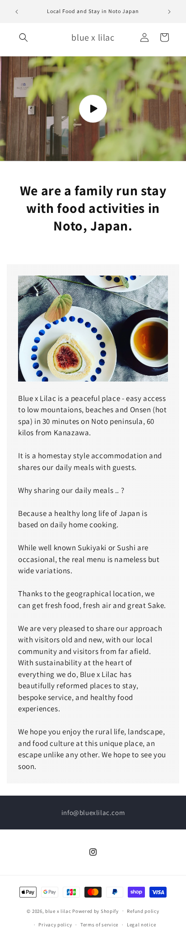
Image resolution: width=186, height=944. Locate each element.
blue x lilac (58, 910)
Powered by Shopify (95, 910)
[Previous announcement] (17, 12)
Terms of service (99, 924)
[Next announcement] (169, 12)
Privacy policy (55, 924)
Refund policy (143, 911)
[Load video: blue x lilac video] (93, 108)
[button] (23, 37)
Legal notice (141, 924)
